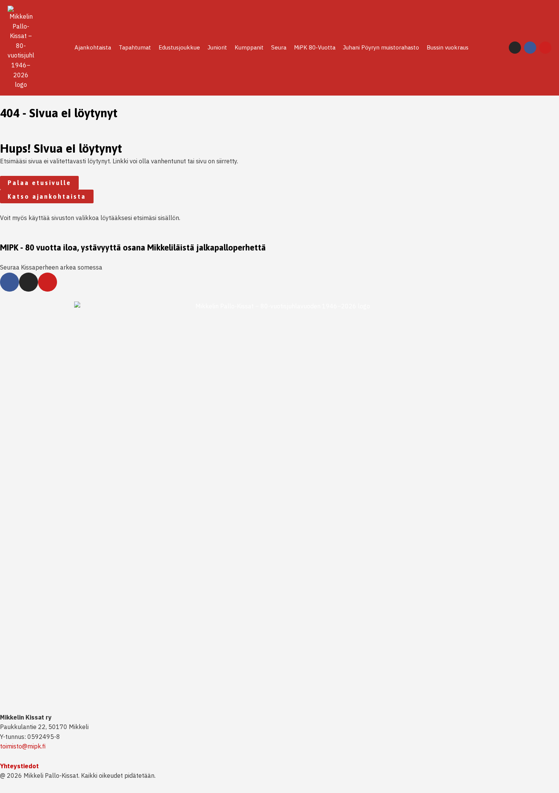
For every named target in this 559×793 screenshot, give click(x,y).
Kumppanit (249, 47)
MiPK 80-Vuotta (314, 47)
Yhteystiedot (19, 766)
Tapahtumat (135, 47)
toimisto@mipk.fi (23, 746)
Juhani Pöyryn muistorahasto (381, 47)
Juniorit (217, 47)
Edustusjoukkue (179, 47)
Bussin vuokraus (447, 47)
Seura (278, 47)
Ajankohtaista (93, 47)
